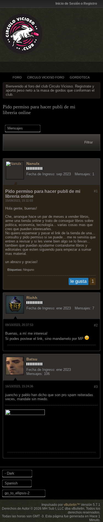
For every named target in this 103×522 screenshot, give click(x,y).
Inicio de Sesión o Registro (76, 3)
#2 (96, 325)
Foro (17, 77)
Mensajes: (83, 174)
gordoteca (80, 77)
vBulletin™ (72, 505)
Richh (31, 297)
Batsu (31, 359)
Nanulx (33, 163)
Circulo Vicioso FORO (45, 77)
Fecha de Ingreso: (40, 174)
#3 (96, 387)
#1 (96, 191)
